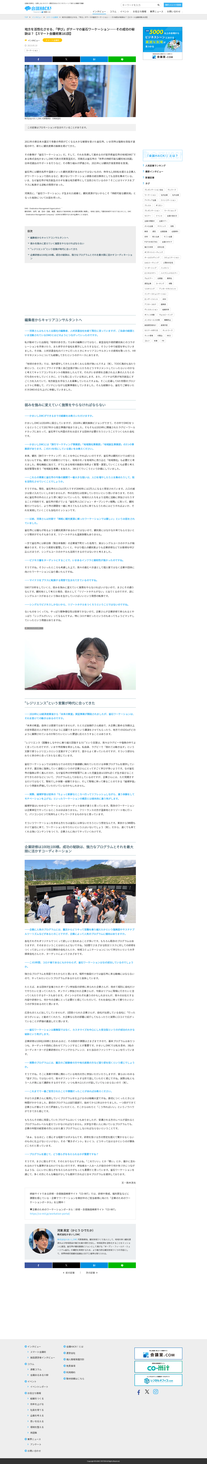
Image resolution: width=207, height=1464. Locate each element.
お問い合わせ (174, 11)
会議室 (160, 278)
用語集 (33, 1432)
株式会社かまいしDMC (67, 1239)
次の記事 (90, 1272)
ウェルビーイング (166, 314)
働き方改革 (148, 247)
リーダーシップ (150, 268)
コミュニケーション (171, 257)
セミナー (147, 215)
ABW (164, 299)
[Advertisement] (80, 287)
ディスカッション (151, 309)
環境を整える (37, 1427)
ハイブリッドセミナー (169, 273)
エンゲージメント (151, 299)
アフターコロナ (150, 304)
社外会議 (175, 195)
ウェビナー (148, 278)
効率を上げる (37, 1404)
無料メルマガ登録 (173, 4)
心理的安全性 (168, 262)
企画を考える (37, 1415)
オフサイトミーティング (153, 252)
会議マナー (163, 221)
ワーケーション (32, 50)
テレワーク (172, 189)
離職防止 (167, 320)
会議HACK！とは (74, 1346)
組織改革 (165, 309)
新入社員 (155, 236)
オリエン (159, 205)
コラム (113, 11)
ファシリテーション (168, 200)
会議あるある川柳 (39, 1375)
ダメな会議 (148, 226)
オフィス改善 (149, 314)
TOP (26, 17)
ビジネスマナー (150, 273)
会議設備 (163, 231)
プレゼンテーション (152, 210)
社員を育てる (37, 1410)
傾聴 (170, 283)
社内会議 (164, 195)
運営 (154, 231)
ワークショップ (170, 210)
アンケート (35, 1444)
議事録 (163, 304)
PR (163, 340)
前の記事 (70, 1272)
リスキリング (149, 288)
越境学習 (164, 325)
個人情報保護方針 (75, 1359)
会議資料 (175, 231)
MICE (169, 335)
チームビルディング (152, 257)
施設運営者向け (150, 325)
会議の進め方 (172, 215)
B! (94, 59)
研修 (146, 236)
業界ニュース (156, 11)
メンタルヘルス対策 (152, 320)
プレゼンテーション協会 (153, 189)
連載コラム (36, 1369)
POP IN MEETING (150, 242)
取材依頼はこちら (75, 1378)
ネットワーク (168, 330)
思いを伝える (37, 1421)
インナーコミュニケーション (155, 294)
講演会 (169, 278)
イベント (124, 11)
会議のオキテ (167, 242)
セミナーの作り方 (151, 330)
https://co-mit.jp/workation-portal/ (50, 1213)
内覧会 (160, 335)
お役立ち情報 (139, 11)
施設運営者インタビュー (42, 1357)
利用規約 (70, 1372)
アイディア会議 (150, 200)
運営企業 (147, 283)
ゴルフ (147, 340)
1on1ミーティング (151, 262)
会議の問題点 (149, 221)
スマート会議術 (52, 17)
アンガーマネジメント (167, 288)
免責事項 (70, 1365)
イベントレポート (39, 1386)
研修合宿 (160, 247)
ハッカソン (165, 268)
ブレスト (147, 205)
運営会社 (70, 1353)
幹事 (155, 340)
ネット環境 (148, 335)
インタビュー (99, 11)
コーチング (160, 283)
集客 (146, 231)
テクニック (161, 226)
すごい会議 (168, 236)
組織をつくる (37, 1398)
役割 (172, 226)
